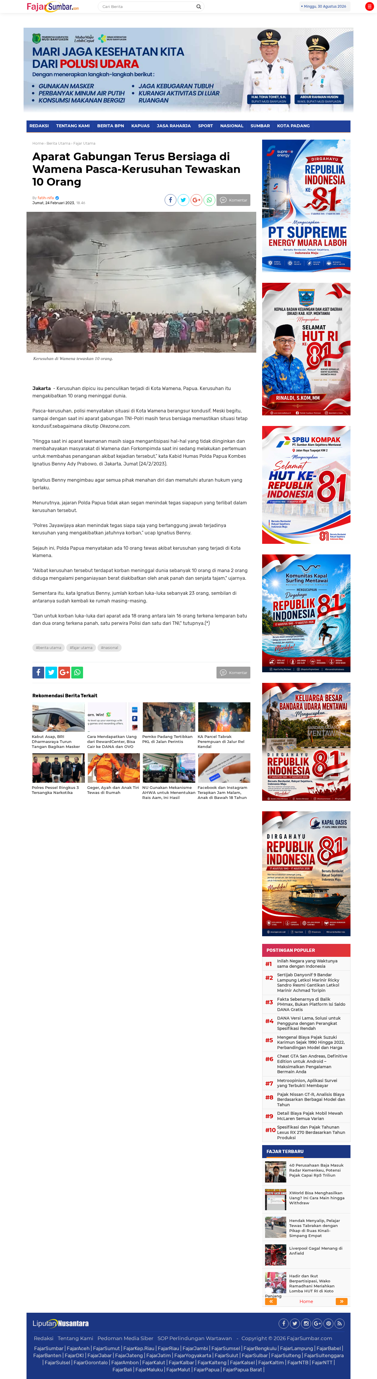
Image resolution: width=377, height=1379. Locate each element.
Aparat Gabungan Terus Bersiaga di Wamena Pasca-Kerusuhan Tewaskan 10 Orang (136, 169)
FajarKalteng (212, 1362)
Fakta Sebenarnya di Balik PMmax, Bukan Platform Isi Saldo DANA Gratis (311, 1004)
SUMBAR (260, 125)
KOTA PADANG (293, 125)
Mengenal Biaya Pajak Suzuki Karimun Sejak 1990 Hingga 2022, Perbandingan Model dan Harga (311, 1042)
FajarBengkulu (260, 1348)
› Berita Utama (57, 143)
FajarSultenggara (324, 1355)
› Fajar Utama (83, 143)
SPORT (205, 125)
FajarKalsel (242, 1362)
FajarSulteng (286, 1355)
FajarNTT (322, 1362)
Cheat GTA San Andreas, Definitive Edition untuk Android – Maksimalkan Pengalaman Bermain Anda (312, 1064)
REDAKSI (39, 125)
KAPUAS (140, 125)
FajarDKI (74, 1355)
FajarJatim (158, 1355)
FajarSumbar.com (309, 1338)
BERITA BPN (110, 125)
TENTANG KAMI (73, 125)
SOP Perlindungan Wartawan (195, 1338)
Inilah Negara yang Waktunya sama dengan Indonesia (307, 964)
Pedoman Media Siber (125, 1338)
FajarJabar (99, 1355)
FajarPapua (206, 1370)
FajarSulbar (255, 1355)
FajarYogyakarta (192, 1355)
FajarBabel (329, 1348)
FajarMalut (178, 1370)
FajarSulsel (57, 1362)
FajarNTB (297, 1362)
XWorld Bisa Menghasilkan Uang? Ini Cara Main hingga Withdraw (317, 1197)
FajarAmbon (125, 1362)
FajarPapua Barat (242, 1370)
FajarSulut (226, 1355)
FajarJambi (195, 1348)
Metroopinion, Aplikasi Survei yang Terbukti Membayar (307, 1083)
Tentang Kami (75, 1338)
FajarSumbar (48, 1348)
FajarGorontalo (91, 1362)
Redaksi (44, 1338)
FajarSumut (106, 1348)
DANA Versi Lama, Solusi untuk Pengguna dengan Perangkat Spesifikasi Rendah (309, 1023)
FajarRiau (168, 1348)
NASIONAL (231, 125)
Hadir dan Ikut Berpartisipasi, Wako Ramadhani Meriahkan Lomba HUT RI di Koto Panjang (300, 1286)
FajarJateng (129, 1355)
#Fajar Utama (81, 647)
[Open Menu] (369, 6)
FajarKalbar (181, 1362)
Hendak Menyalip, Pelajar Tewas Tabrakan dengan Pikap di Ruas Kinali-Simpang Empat (314, 1228)
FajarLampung (296, 1348)
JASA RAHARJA (174, 125)
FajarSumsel (225, 1348)
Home (38, 143)
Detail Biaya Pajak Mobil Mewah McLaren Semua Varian (310, 1116)
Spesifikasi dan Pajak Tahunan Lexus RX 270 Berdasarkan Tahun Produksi (311, 1132)
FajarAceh (78, 1348)
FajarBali (122, 1370)
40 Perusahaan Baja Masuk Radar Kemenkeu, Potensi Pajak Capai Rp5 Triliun (316, 1170)
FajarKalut (153, 1362)
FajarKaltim (271, 1362)
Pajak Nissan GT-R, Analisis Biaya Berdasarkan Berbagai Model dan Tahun (311, 1099)
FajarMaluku (149, 1370)
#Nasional (109, 647)
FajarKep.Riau (138, 1348)
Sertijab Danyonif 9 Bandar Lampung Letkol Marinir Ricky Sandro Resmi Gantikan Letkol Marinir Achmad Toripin (308, 982)
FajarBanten (47, 1355)
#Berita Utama (48, 647)
